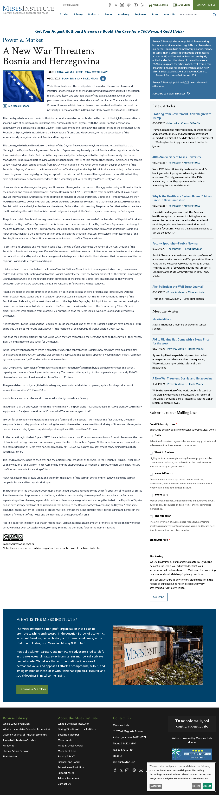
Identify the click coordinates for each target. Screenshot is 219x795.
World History (100, 72)
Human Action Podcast (16, 751)
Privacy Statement (68, 778)
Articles (64, 14)
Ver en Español (71, 5)
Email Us (117, 756)
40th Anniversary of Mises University (176, 157)
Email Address (160, 540)
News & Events (163, 473)
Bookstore (161, 494)
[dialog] (181, 777)
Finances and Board (69, 762)
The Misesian (174, 162)
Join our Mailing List (124, 762)
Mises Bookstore (67, 751)
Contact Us (64, 784)
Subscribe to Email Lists (71, 767)
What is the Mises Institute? (73, 724)
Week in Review (164, 452)
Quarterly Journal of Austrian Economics (25, 734)
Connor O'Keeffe (190, 123)
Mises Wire (173, 123)
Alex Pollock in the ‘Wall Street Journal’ (177, 287)
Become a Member (32, 689)
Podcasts (93, 14)
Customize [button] (156, 786)
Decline (196, 786)
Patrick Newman (193, 249)
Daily (157, 435)
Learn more (156, 574)
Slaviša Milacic (90, 78)
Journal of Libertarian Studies (19, 740)
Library (78, 14)
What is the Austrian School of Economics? (26, 729)
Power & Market (23, 40)
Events (108, 14)
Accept (207, 786)
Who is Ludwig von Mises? (17, 724)
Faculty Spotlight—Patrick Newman (175, 243)
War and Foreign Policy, (78, 72)
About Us (169, 14)
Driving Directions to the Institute (77, 729)
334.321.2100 (128, 743)
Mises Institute (192, 162)
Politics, (59, 72)
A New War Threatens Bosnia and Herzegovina (182, 378)
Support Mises (206, 5)
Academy (123, 14)
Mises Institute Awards (70, 745)
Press (155, 14)
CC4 (186, 82)
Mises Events (65, 740)
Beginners (140, 14)
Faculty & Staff (66, 756)
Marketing (156, 556)
